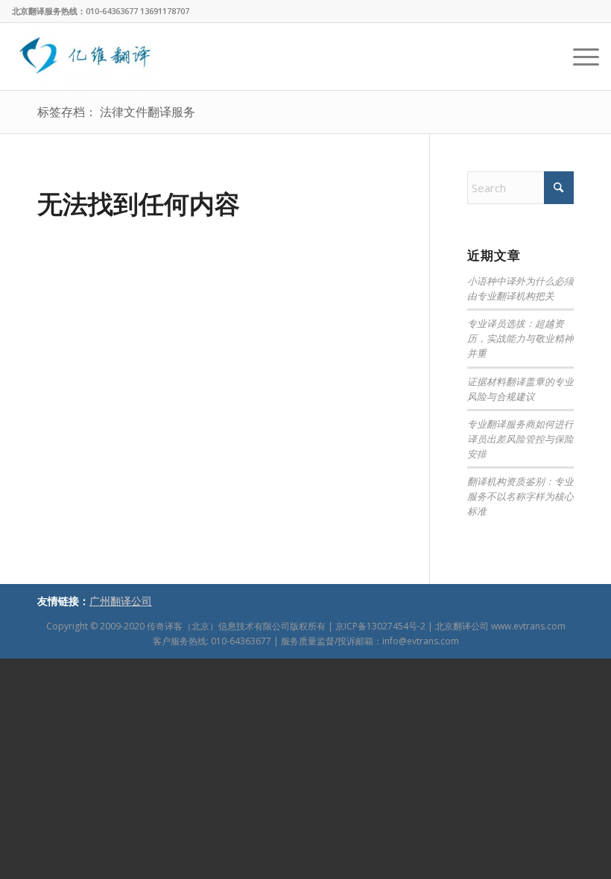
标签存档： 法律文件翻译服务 (116, 112)
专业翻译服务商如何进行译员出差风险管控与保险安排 (520, 438)
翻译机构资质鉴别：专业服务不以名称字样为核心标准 (520, 496)
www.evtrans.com (528, 626)
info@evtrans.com (420, 641)
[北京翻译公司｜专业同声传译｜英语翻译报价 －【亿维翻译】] (85, 56)
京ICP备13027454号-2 (380, 626)
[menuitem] (578, 56)
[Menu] (578, 56)
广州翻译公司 (120, 601)
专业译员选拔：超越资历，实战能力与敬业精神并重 (520, 338)
